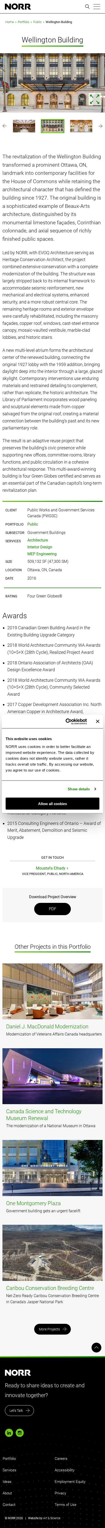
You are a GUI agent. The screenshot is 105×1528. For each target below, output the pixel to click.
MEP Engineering (42, 554)
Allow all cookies (52, 803)
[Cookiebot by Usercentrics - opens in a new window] (66, 721)
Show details (79, 789)
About (7, 1493)
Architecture (37, 540)
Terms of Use (65, 1505)
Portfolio (23, 22)
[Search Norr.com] (87, 6)
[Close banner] (97, 721)
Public (37, 22)
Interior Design (39, 547)
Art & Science (51, 1518)
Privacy (60, 1493)
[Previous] (4, 126)
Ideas (7, 1481)
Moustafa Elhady (50, 868)
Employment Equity (70, 1481)
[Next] (100, 126)
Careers (61, 1458)
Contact (9, 1505)
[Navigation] (97, 6)
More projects (49, 1329)
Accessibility (64, 1470)
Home (9, 22)
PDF (52, 908)
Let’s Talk (16, 1411)
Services (9, 1470)
